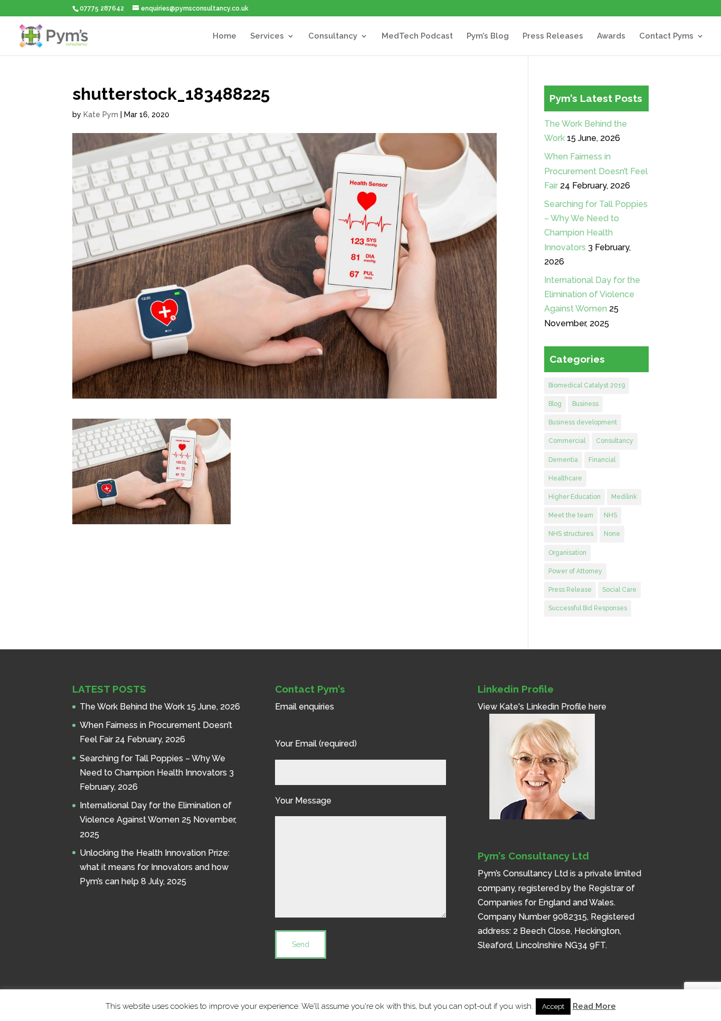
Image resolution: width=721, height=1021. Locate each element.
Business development (582, 422)
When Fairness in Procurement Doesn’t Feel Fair (596, 171)
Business (585, 404)
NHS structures (570, 533)
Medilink (624, 496)
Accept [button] (553, 1006)
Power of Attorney (575, 571)
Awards (611, 36)
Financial (602, 460)
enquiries (316, 707)
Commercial (566, 441)
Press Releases (553, 36)
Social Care (619, 589)
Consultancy (332, 36)
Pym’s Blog (488, 36)
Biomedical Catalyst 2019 (586, 385)
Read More (594, 1006)
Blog (555, 404)
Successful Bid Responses (587, 608)
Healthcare (565, 478)
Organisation (567, 552)
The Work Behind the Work (132, 707)
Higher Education (574, 496)
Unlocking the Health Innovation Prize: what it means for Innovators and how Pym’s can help (155, 867)
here (597, 707)
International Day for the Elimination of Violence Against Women (592, 294)
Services (267, 36)
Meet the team (570, 515)
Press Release (570, 589)
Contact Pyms (666, 36)
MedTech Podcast (417, 36)
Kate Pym (100, 114)
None (612, 533)
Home (224, 36)
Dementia (563, 460)
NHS (610, 515)
